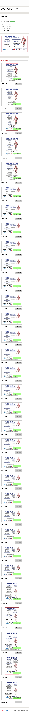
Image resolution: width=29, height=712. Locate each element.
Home (2, 8)
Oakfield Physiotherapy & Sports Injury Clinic (11, 9)
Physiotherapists (11, 8)
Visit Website (6, 30)
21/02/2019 (4, 16)
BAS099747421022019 (6, 11)
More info (19, 84)
